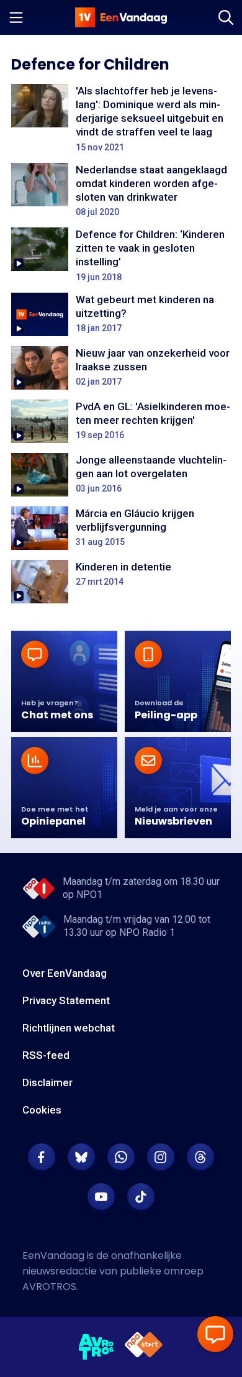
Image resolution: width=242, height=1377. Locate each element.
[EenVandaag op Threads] (200, 1157)
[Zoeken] (226, 17)
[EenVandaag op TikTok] (141, 1196)
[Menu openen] (16, 17)
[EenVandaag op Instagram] (160, 1157)
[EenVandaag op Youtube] (101, 1196)
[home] (121, 17)
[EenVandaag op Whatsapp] (121, 1157)
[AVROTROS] (96, 1347)
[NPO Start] (143, 1347)
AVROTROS (49, 1286)
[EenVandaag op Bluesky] (81, 1157)
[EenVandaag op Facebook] (41, 1157)
